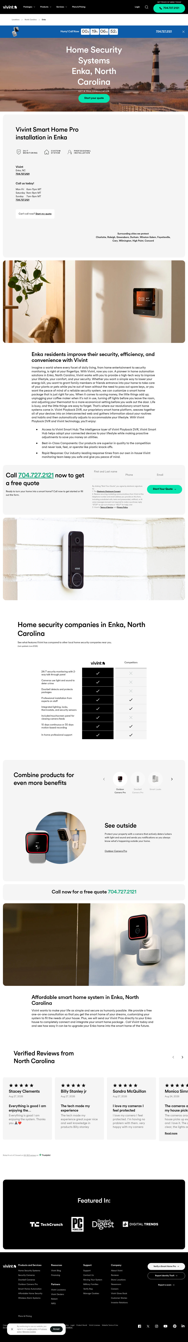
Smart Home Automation (30, 1289)
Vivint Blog (56, 1271)
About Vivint (116, 1271)
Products (44, 7)
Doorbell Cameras (26, 1280)
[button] (183, 31)
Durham (134, 237)
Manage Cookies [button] (29, 1332)
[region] (36, 1329)
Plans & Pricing (78, 7)
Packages (27, 7)
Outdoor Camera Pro (28, 1284)
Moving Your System (92, 1280)
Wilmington (125, 241)
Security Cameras (26, 1275)
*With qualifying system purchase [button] (41, 34)
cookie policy (32, 1329)
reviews (30, 1155)
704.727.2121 (23, 174)
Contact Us (88, 1275)
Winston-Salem (148, 237)
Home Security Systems (29, 1271)
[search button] (146, 7)
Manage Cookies (91, 1293)
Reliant (54, 1299)
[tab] (120, 779)
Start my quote (44, 214)
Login (137, 7)
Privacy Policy (122, 507)
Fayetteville (163, 237)
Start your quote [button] (94, 98)
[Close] (12, 1329)
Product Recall (81, 1325)
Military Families (90, 1284)
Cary (115, 241)
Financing (55, 1275)
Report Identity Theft (164, 1276)
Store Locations (118, 1280)
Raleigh (111, 237)
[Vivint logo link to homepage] (10, 7)
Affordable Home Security (30, 1293)
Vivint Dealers (57, 1294)
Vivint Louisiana (58, 1290)
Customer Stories (119, 1298)
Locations (15, 20)
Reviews (115, 1275)
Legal (72, 1325)
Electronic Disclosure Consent (108, 491)
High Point (137, 241)
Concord (149, 241)
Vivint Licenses (94, 1325)
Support (87, 1271)
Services (60, 7)
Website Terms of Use (110, 1325)
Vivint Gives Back (119, 1293)
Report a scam (164, 1285)
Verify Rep (88, 1289)
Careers (114, 1289)
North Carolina (31, 20)
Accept (56, 1329)
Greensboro (122, 237)
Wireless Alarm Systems (29, 1298)
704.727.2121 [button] (164, 31)
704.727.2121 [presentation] (171, 8)
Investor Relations (119, 1303)
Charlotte (101, 237)
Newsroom (116, 1284)
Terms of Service (106, 507)
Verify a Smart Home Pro (164, 1266)
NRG (53, 1304)
